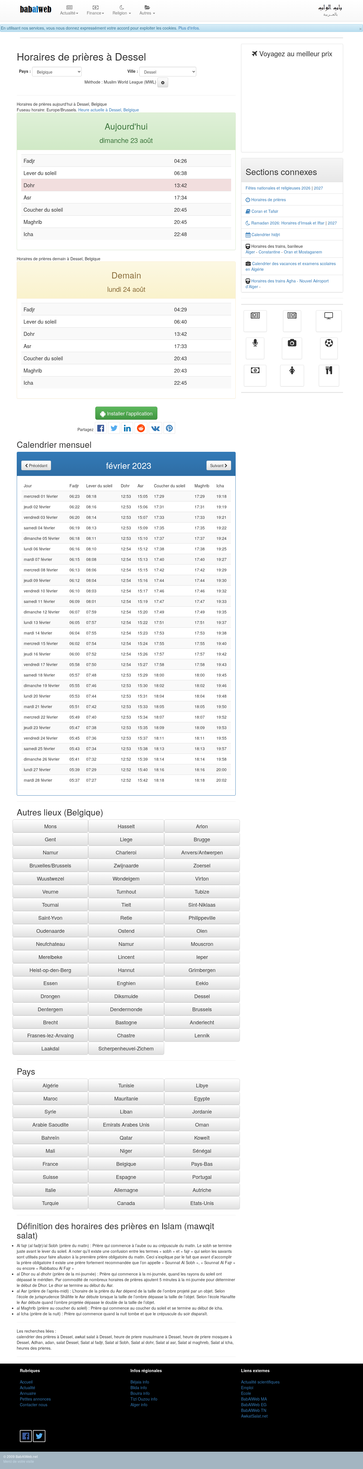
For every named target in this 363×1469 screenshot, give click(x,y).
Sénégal (202, 1150)
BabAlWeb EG (254, 1404)
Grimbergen (202, 969)
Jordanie (202, 1111)
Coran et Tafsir (264, 211)
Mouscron (202, 943)
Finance (255, 379)
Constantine (269, 252)
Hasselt (126, 826)
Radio (255, 352)
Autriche (202, 1189)
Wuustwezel (50, 878)
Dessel (202, 996)
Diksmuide (126, 996)
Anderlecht (202, 1022)
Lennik (202, 1035)
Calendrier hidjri (265, 234)
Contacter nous (33, 1404)
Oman (202, 1124)
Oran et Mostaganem (303, 252)
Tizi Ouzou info (143, 1399)
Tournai (50, 904)
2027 (318, 188)
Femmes (292, 379)
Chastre (126, 1035)
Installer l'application (129, 413)
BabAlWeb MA (254, 1399)
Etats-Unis (202, 1202)
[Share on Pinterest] (169, 429)
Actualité (255, 325)
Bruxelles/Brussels (50, 865)
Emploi (247, 1387)
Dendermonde (126, 1009)
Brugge (202, 839)
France (50, 1163)
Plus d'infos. (189, 28)
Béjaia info (139, 1382)
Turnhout (126, 891)
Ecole (246, 1393)
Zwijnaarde (126, 865)
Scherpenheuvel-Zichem (126, 1048)
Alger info (138, 1404)
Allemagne (126, 1189)
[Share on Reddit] (140, 429)
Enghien (126, 983)
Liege (126, 839)
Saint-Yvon (50, 917)
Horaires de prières (268, 199)
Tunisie (126, 1085)
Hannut (126, 969)
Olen (202, 930)
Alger (250, 252)
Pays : (25, 71)
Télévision (329, 325)
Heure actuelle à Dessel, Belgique (108, 110)
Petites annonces (35, 1399)
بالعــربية (330, 14)
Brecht (50, 1022)
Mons (50, 826)
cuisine (329, 379)
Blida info (138, 1387)
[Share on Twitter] (114, 429)
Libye (202, 1085)
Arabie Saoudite (50, 1124)
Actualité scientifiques (260, 1382)
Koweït (202, 1137)
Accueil (26, 1382)
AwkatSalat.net (254, 1416)
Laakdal (50, 1048)
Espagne (126, 1176)
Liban (126, 1111)
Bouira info (140, 1393)
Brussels (202, 1009)
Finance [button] (94, 13)
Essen (50, 983)
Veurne (50, 891)
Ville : (132, 71)
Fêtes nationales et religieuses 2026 (278, 188)
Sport (329, 352)
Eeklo (202, 983)
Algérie (50, 1085)
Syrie (50, 1111)
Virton (202, 878)
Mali (50, 1150)
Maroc (50, 1098)
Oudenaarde (50, 930)
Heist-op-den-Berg (50, 969)
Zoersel (201, 865)
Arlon (202, 826)
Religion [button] (120, 13)
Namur (50, 852)
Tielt (126, 904)
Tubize (202, 891)
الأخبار (292, 325)
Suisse (50, 1176)
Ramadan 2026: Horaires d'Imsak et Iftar (287, 223)
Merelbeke (50, 956)
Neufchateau (50, 943)
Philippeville (202, 917)
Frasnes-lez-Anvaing (50, 1035)
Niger (126, 1150)
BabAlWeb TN (253, 1410)
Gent (50, 839)
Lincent (126, 956)
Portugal (202, 1176)
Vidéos (292, 352)
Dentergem (50, 1009)
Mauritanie (126, 1098)
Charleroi (126, 852)
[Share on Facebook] (101, 429)
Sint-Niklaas (202, 904)
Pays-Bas (202, 1163)
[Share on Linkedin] (127, 429)
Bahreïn (50, 1137)
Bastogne (126, 1022)
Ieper (202, 956)
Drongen (50, 996)
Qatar (126, 1137)
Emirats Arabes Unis (126, 1124)
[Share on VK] (155, 429)
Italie (50, 1189)
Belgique (126, 1163)
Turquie (50, 1202)
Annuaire (28, 1393)
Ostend (126, 930)
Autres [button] (146, 13)
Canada (126, 1202)
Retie (126, 917)
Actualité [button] (67, 13)
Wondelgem (126, 878)
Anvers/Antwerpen (202, 852)
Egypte (202, 1098)
